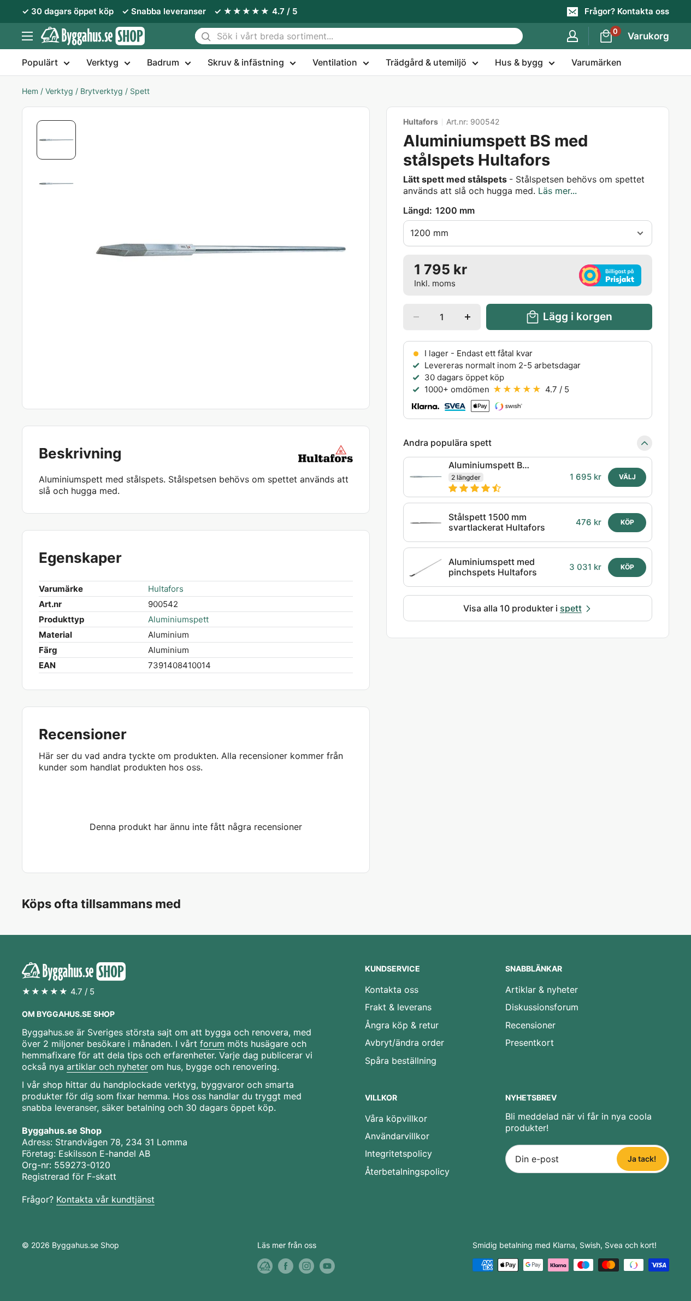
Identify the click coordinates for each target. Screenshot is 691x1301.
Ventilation (334, 62)
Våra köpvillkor (396, 1118)
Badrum (163, 62)
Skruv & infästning (246, 62)
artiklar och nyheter (107, 1066)
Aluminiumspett (178, 619)
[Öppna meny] (27, 36)
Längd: (439, 210)
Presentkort (529, 1042)
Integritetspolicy (398, 1153)
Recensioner (530, 1025)
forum (212, 1043)
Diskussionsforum (541, 1007)
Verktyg (102, 62)
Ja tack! (642, 1158)
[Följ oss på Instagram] (306, 1266)
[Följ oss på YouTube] (327, 1266)
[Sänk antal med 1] (416, 317)
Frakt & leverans (398, 1007)
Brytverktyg (101, 91)
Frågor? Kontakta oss (626, 11)
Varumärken (596, 62)
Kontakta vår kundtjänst (105, 1199)
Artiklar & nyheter (541, 989)
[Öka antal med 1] (467, 317)
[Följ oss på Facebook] (285, 1266)
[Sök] (206, 36)
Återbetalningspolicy (407, 1171)
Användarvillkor (397, 1136)
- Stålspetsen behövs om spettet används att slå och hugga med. (524, 185)
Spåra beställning (400, 1060)
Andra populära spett (447, 443)
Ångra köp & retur (402, 1025)
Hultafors (420, 121)
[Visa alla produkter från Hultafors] (325, 453)
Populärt (40, 62)
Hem (30, 91)
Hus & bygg (519, 62)
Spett (140, 91)
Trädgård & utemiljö (426, 62)
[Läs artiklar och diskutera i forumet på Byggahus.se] (265, 1266)
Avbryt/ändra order (404, 1042)
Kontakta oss (391, 989)
